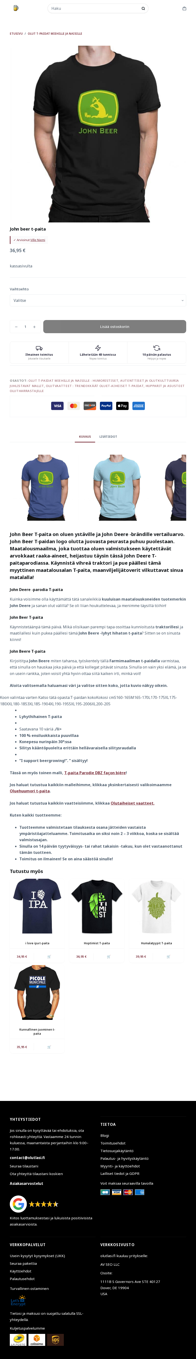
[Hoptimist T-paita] (96, 906)
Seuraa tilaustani (24, 1166)
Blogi (104, 1135)
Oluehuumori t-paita (30, 791)
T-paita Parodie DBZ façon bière (95, 772)
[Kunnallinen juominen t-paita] (37, 992)
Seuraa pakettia (23, 1263)
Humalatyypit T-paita (156, 943)
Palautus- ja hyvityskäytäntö (124, 1158)
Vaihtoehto (19, 289)
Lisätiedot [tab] (108, 437)
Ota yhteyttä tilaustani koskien (36, 1173)
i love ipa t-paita (37, 943)
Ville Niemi (37, 240)
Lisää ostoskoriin (114, 326)
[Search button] (143, 8)
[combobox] (95, 8)
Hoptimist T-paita (97, 943)
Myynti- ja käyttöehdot (120, 1166)
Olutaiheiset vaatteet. (132, 803)
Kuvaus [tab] (85, 437)
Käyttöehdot (20, 1271)
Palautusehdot (22, 1278)
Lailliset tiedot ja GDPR (119, 1173)
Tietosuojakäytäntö (117, 1150)
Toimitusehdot (112, 1143)
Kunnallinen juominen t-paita (37, 1032)
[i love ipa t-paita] (37, 906)
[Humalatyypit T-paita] (156, 906)
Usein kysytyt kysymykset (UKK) (37, 1255)
